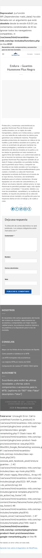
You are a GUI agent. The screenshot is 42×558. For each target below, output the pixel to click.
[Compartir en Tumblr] (29, 209)
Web (6, 279)
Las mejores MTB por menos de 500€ (16, 362)
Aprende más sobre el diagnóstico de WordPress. (19, 548)
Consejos (30, 54)
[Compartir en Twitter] (21, 209)
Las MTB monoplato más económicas (16, 358)
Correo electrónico (11, 268)
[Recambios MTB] (15, 54)
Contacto (37, 54)
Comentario (9, 236)
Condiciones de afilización (21, 404)
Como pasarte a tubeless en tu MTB (15, 354)
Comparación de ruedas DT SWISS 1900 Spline (20, 366)
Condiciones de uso (15, 402)
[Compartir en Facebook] (17, 209)
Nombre (7, 257)
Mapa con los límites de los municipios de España (20, 350)
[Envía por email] (25, 209)
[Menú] (3, 54)
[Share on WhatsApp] (13, 209)
